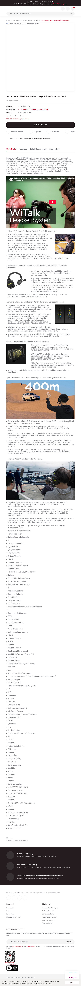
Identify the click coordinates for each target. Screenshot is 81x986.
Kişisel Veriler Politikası (49, 917)
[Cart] (73, 9)
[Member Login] (68, 9)
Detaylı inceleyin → (60, 4)
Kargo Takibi (10, 914)
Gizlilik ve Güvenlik (48, 911)
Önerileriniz (54, 149)
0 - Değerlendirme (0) (13, 100)
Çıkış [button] (71, 982)
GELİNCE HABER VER (40, 125)
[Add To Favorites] (14, 132)
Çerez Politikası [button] (47, 983)
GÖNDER (69, 942)
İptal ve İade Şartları (48, 914)
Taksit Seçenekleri (38, 149)
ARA (71, 13)
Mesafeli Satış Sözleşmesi (50, 908)
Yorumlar (23, 149)
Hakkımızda (10, 908)
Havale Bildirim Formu (13, 917)
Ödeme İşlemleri (47, 923)
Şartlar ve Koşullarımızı (18, 946)
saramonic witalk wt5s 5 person (18, 840)
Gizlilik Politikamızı (30, 946)
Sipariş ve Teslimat (48, 920)
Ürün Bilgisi (11, 149)
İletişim (8, 911)
